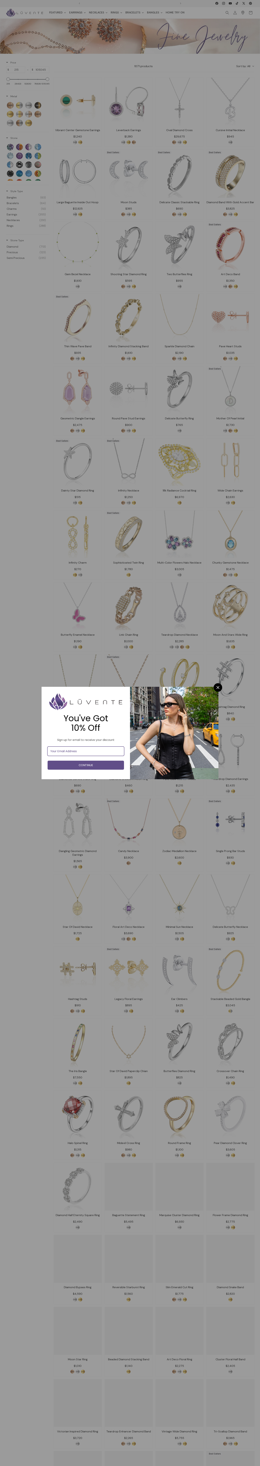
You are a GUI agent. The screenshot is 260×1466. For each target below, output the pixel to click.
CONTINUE (86, 765)
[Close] (218, 687)
